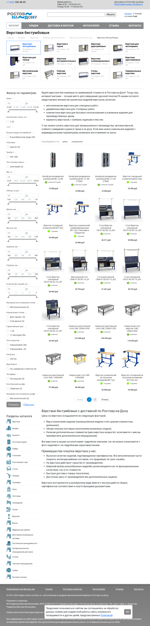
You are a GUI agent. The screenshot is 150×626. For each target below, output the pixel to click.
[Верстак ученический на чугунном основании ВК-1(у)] (105, 358)
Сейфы (15, 449)
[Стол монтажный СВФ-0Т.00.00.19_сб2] (105, 260)
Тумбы (15, 570)
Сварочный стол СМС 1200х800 (79, 376)
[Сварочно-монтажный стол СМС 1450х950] (53, 358)
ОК (127, 611)
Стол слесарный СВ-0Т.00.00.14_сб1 (132, 278)
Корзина (128, 14)
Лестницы (16, 496)
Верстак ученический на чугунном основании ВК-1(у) (106, 377)
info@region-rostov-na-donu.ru (128, 4)
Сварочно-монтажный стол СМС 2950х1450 (79, 327)
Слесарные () (17, 321)
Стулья (15, 557)
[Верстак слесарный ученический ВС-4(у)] (132, 160)
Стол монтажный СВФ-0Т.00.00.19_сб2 (106, 278)
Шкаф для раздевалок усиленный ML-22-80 (53, 177)
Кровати (15, 435)
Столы (15, 469)
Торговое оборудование (22, 564)
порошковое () (18, 344)
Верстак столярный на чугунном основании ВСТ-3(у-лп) (132, 377)
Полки (15, 510)
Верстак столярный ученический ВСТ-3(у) (53, 226)
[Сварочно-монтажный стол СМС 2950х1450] (79, 309)
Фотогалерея (91, 25)
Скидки (33, 25)
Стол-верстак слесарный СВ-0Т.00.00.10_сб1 (53, 328)
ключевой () (16, 166)
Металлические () (19, 307)
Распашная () (17, 378)
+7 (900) (16, 2)
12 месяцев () (17, 335)
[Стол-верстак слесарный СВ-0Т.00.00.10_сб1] (53, 309)
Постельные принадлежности (24, 543)
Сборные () (16, 388)
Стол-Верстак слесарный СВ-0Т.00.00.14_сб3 (106, 228)
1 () (12, 330)
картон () (15, 146)
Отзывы (114, 25)
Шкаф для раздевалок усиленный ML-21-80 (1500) (79, 179)
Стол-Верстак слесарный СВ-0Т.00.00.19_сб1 (53, 279)
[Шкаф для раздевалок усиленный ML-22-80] (53, 160)
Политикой (106, 615)
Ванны (15, 523)
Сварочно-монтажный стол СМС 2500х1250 (106, 327)
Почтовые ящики (19, 442)
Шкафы (15, 428)
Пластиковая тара (20, 462)
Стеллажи (16, 456)
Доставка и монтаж (61, 25)
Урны (14, 489)
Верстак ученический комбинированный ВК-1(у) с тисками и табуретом (79, 229)
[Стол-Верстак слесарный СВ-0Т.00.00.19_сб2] (132, 209)
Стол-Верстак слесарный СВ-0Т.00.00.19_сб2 (132, 228)
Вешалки (16, 516)
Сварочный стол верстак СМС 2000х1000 (132, 328)
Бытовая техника (19, 577)
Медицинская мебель (21, 530)
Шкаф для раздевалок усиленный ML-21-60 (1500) (106, 179)
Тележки (15, 476)
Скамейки (16, 483)
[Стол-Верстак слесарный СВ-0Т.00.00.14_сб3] (105, 209)
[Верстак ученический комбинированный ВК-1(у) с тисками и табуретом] (79, 209)
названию (77, 141)
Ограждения (17, 503)
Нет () (14, 156)
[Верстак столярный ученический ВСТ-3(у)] (53, 209)
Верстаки (16, 422)
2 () (12, 121)
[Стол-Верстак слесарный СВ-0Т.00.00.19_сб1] (53, 260)
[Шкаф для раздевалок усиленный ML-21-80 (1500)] (79, 160)
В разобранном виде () (22, 137)
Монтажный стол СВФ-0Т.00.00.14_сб (79, 278)
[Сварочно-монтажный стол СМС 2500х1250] (105, 309)
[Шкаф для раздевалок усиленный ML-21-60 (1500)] (105, 160)
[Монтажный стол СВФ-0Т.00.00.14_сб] (79, 260)
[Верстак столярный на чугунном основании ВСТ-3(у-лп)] (132, 358)
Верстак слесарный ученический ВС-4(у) (132, 177)
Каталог (14, 25)
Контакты (135, 25)
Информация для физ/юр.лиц (20, 589)
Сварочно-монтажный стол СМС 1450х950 (53, 376)
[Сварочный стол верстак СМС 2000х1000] (132, 309)
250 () (13, 358)
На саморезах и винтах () (23, 368)
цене (64, 141)
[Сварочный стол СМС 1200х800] (79, 358)
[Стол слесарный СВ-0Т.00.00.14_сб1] (132, 260)
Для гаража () (17, 316)
